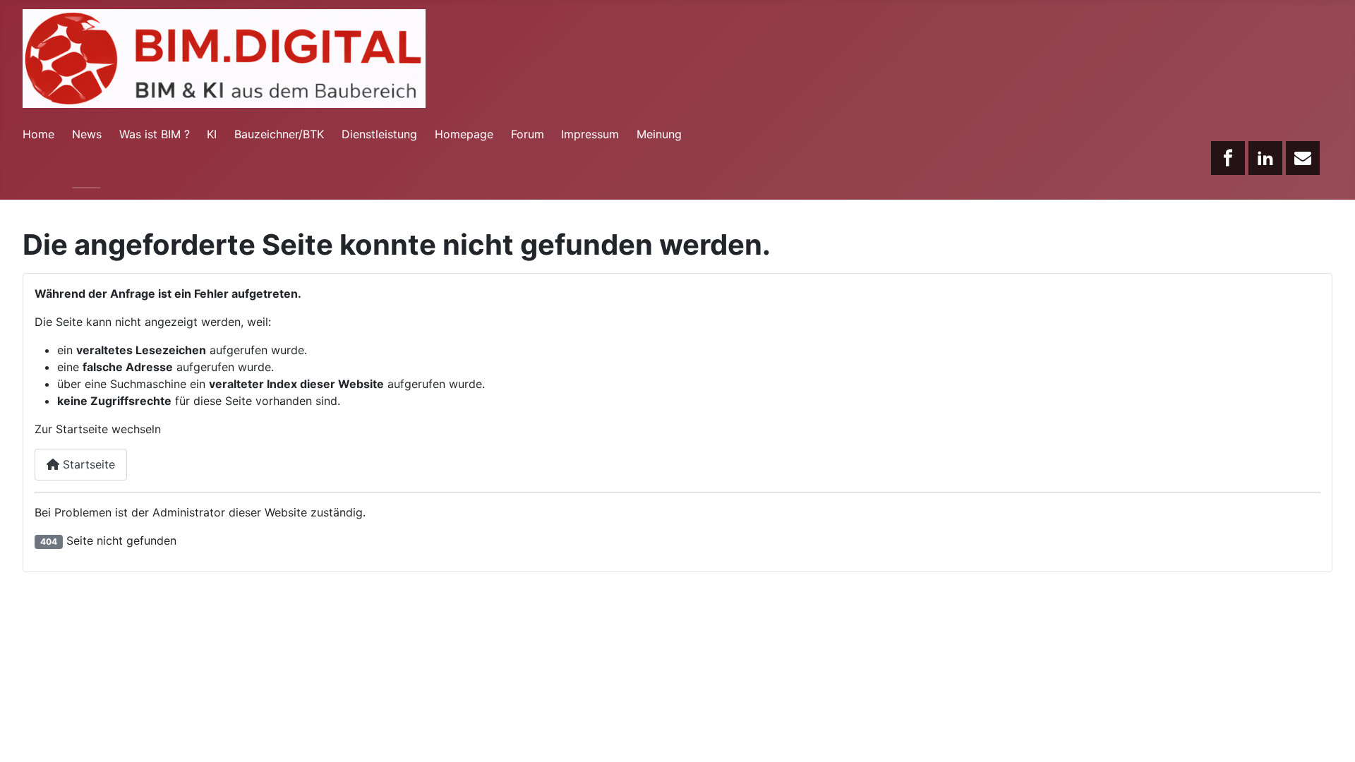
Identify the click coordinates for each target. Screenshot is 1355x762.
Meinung (659, 134)
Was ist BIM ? (154, 134)
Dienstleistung (379, 134)
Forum (527, 134)
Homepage (464, 134)
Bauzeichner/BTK (279, 134)
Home (38, 134)
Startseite (87, 464)
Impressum (590, 134)
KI (212, 134)
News (87, 134)
